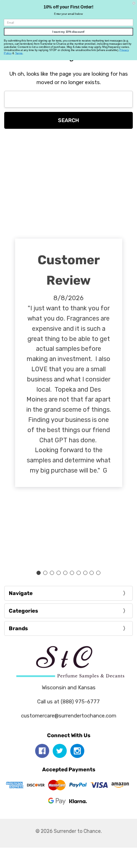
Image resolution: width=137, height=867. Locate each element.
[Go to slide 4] (59, 573)
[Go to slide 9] (92, 573)
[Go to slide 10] (98, 573)
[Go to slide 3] (52, 573)
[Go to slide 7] (78, 573)
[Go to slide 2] (45, 573)
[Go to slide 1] (39, 573)
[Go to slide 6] (72, 573)
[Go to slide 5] (65, 573)
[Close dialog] (134, 3)
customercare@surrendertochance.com (68, 716)
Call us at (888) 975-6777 (68, 701)
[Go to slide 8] (85, 573)
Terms (19, 53)
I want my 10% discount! (68, 31)
